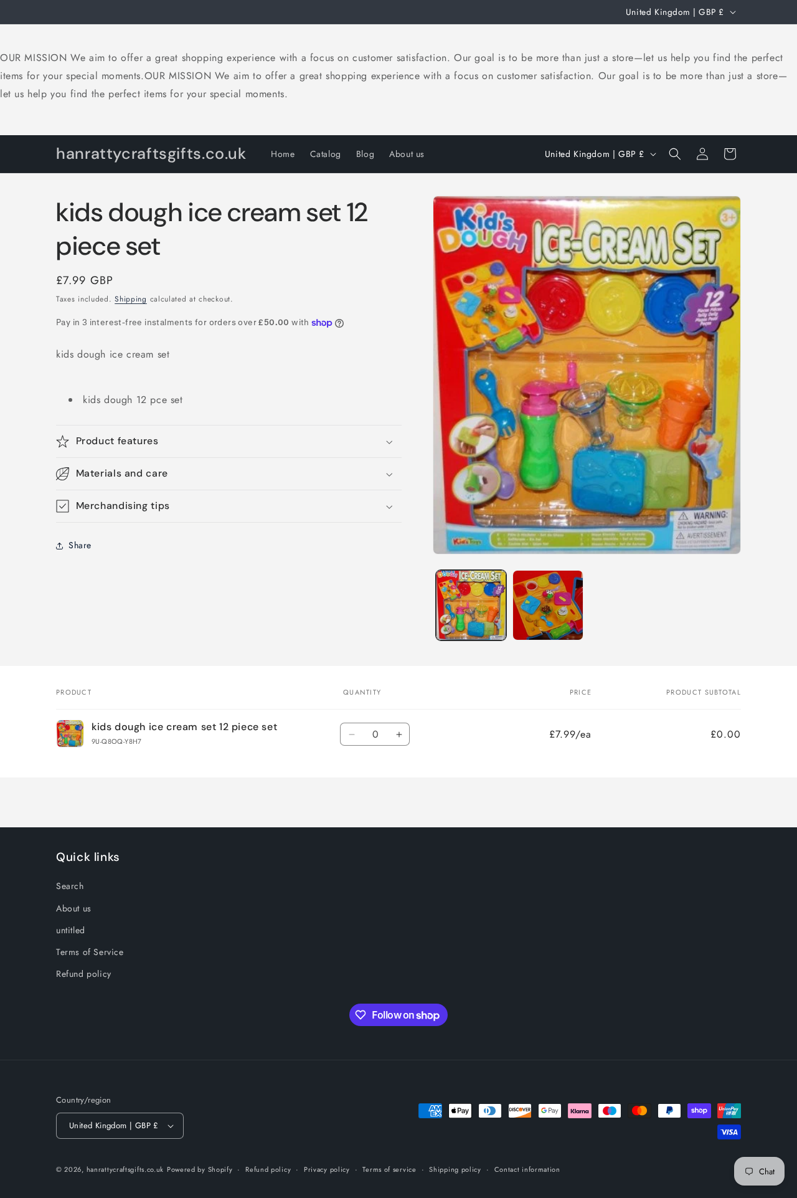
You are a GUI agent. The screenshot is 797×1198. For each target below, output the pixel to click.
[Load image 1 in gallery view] (471, 605)
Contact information (527, 1169)
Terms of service (389, 1169)
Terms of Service (90, 952)
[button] (675, 154)
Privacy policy (327, 1169)
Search (70, 886)
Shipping (131, 299)
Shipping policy (455, 1169)
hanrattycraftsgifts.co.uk (125, 1169)
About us (74, 908)
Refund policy (83, 973)
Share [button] (80, 546)
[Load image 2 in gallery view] (547, 605)
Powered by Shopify (200, 1169)
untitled (70, 930)
